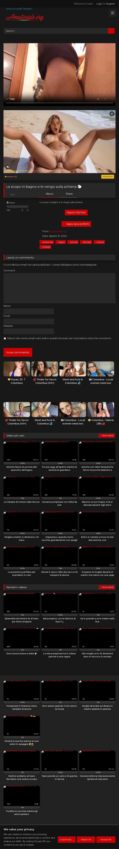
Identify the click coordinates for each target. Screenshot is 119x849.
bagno (62, 242)
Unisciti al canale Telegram (18, 8)
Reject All (86, 839)
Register (110, 3)
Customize (65, 839)
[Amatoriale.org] (59, 18)
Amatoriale (48, 242)
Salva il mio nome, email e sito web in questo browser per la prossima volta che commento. (59, 338)
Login (99, 3)
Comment (9, 270)
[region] (59, 837)
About (49, 193)
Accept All (106, 839)
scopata (46, 247)
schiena (100, 242)
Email (7, 316)
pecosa (73, 242)
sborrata (87, 242)
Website (8, 326)
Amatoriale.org (58, 231)
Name (7, 306)
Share (69, 193)
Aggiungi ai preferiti (77, 224)
